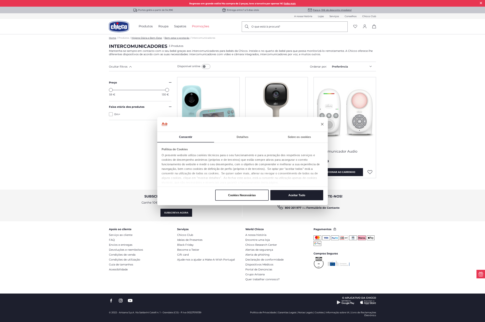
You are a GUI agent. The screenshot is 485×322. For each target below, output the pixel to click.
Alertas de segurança (259, 249)
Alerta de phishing (257, 254)
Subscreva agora (176, 212)
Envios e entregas (120, 244)
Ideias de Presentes (190, 240)
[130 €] (167, 90)
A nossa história (303, 16)
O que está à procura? (265, 26)
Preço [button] (113, 82)
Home (112, 37)
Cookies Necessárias (242, 195)
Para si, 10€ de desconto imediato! (332, 10)
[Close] (481, 3)
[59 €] (111, 90)
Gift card (183, 254)
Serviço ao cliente (120, 235)
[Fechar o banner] (322, 124)
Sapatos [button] (180, 26)
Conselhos (351, 16)
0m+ (117, 114)
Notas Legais (305, 312)
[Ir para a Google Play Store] (345, 302)
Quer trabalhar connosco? (262, 279)
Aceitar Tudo (296, 195)
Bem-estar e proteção (176, 37)
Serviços (334, 16)
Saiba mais (290, 3)
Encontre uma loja (257, 240)
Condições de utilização (124, 259)
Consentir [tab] (185, 136)
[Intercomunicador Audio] (345, 111)
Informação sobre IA (337, 312)
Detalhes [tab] (242, 136)
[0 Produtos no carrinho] (372, 29)
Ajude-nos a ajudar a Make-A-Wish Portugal (206, 259)
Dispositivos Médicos (259, 264)
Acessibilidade (118, 269)
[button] (142, 66)
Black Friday (185, 244)
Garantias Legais (287, 312)
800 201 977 (293, 207)
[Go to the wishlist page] (355, 26)
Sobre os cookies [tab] (299, 136)
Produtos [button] (146, 26)
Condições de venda (122, 254)
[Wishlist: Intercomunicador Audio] (370, 172)
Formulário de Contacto (323, 207)
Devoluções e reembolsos (126, 249)
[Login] (365, 26)
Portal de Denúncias (258, 269)
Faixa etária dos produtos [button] (126, 107)
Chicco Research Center (261, 244)
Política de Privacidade (263, 312)
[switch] (206, 66)
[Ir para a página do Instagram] (120, 300)
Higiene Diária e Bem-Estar (146, 37)
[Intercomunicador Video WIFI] (277, 111)
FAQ (112, 240)
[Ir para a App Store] (368, 302)
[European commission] (339, 263)
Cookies (319, 312)
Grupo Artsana (255, 274)
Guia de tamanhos (121, 264)
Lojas (321, 16)
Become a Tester (188, 249)
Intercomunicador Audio (336, 151)
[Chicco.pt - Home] (119, 26)
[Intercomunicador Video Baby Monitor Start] (208, 111)
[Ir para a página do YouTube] (130, 300)
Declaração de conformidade (264, 259)
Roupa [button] (163, 26)
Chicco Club (369, 16)
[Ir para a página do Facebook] (111, 300)
